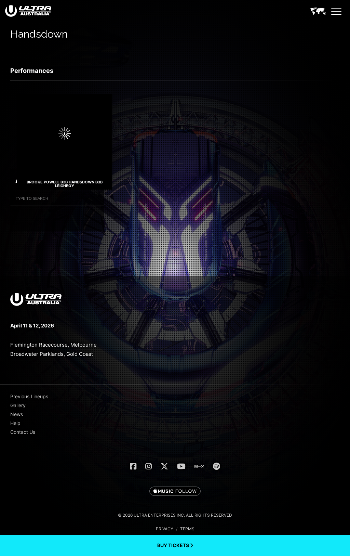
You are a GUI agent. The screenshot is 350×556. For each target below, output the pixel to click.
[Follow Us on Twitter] (164, 466)
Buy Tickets (173, 545)
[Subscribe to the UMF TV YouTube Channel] (181, 466)
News (16, 414)
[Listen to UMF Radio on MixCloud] (199, 466)
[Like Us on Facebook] (133, 466)
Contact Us (22, 432)
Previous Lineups (29, 396)
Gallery (18, 405)
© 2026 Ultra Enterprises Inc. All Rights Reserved (175, 515)
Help (15, 423)
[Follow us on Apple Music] (175, 492)
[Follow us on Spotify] (217, 466)
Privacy (164, 528)
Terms (187, 528)
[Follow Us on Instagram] (148, 466)
